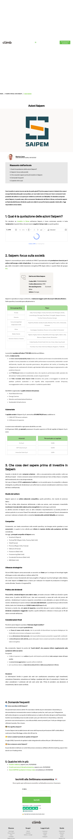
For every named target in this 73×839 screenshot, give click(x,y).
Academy (28, 833)
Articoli (28, 831)
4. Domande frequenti (17, 178)
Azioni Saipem (28, 93)
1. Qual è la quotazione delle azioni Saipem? (23, 169)
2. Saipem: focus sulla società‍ (19, 172)
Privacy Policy (11, 833)
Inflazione (62, 833)
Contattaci (11, 836)
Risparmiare (62, 831)
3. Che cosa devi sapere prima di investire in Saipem (26, 175)
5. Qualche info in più (16, 180)
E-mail (24, 789)
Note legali (11, 831)
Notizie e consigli (28, 835)
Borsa (61, 836)
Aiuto (11, 835)
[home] (7, 42)
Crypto (61, 835)
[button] (35, 42)
